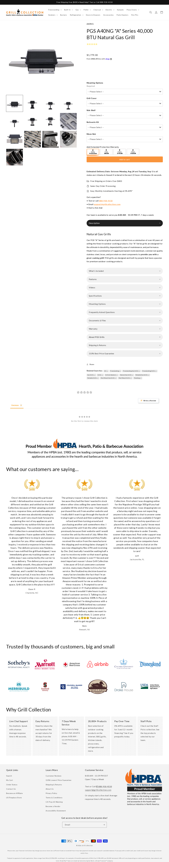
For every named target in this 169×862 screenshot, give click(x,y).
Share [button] (91, 364)
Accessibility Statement (56, 811)
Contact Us (11, 789)
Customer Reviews (54, 776)
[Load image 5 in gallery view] (14, 121)
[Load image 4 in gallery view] (68, 103)
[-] (93, 152)
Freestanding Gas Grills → (131, 371)
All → (106, 371)
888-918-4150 (106, 200)
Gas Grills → (91, 375)
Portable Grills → (92, 378)
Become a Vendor (53, 806)
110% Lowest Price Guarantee (58, 780)
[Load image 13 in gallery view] (14, 157)
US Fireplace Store (14, 797)
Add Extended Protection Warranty (103, 147)
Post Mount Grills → (125, 378)
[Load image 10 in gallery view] (32, 139)
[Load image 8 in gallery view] (68, 121)
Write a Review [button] (149, 400)
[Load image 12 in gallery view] (68, 139)
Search (9, 776)
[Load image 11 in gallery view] (50, 139)
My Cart (9, 780)
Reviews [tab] (15, 405)
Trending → (137, 378)
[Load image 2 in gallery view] (32, 103)
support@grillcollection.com (107, 204)
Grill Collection (87, 845)
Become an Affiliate (14, 793)
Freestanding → (115, 371)
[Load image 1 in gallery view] (14, 103)
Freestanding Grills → (149, 371)
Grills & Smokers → (111, 375)
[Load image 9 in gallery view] (14, 139)
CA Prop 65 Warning (54, 802)
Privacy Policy (51, 793)
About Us (50, 789)
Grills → (100, 375)
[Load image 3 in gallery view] (50, 103)
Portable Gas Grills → (142, 375)
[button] (55, 9)
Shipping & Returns (54, 785)
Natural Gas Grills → (126, 375)
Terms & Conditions (54, 797)
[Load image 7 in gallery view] (50, 121)
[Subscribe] (104, 825)
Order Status (11, 785)
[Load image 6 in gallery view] (32, 121)
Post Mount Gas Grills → (108, 378)
